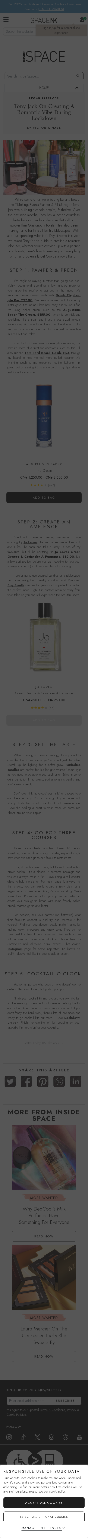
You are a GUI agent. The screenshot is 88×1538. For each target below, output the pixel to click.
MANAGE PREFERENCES (41, 1528)
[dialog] (44, 1501)
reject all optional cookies (44, 1517)
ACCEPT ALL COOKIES (44, 1503)
